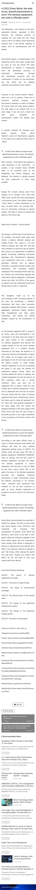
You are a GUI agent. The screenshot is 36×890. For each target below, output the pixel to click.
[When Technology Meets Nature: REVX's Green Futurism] (7, 802)
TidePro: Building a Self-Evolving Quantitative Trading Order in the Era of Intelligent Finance (23, 857)
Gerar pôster (8, 711)
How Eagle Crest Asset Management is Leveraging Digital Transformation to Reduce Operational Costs (17, 811)
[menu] (33, 3)
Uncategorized (26, 22)
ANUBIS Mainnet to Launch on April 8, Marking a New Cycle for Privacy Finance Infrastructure (18, 827)
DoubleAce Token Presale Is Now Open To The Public (17, 742)
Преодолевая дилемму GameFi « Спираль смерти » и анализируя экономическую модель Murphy (23, 774)
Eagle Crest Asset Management (14, 843)
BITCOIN (4, 22)
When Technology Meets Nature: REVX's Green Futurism (23, 801)
